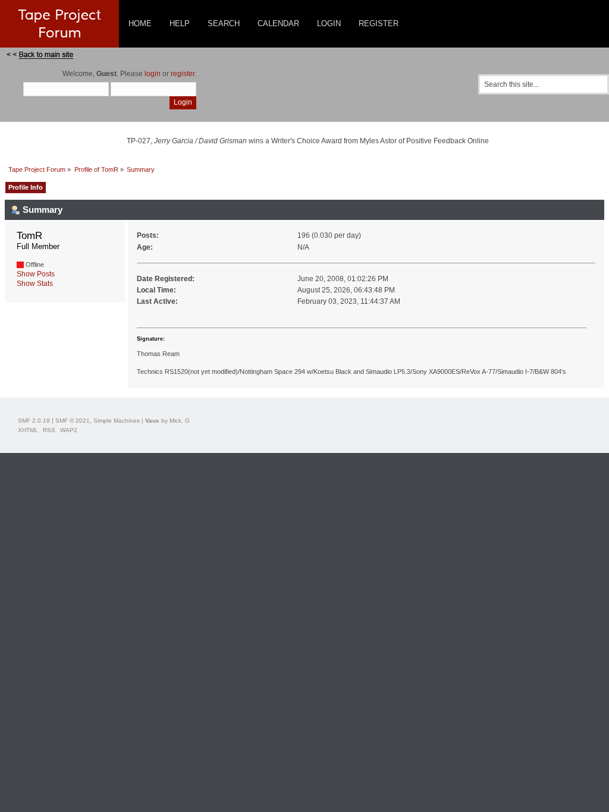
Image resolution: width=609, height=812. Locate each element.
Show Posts (36, 274)
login (153, 74)
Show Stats (35, 283)
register (182, 74)
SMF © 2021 (72, 420)
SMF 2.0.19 (34, 420)
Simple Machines (116, 420)
